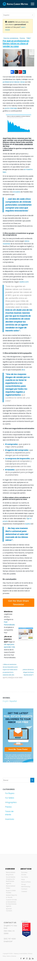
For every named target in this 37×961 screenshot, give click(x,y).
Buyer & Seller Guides (11, 892)
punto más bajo (11, 108)
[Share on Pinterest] (20, 72)
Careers (24, 891)
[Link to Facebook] (20, 958)
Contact (24, 889)
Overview (10, 869)
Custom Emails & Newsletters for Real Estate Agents (11, 903)
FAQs (23, 879)
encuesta (16, 192)
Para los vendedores (11, 38)
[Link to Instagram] (26, 958)
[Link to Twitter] (23, 958)
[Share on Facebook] (12, 72)
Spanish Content (9, 910)
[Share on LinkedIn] (24, 72)
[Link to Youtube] (29, 958)
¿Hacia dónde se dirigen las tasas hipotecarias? (28, 672)
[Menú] (31, 4)
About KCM (25, 869)
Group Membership (25, 885)
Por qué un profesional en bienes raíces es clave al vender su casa (16, 43)
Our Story (24, 877)
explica (27, 524)
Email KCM (8, 941)
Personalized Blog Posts (10, 873)
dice (23, 370)
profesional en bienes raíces (14, 82)
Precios (22, 38)
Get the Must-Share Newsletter (18, 602)
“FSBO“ (28, 38)
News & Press (26, 882)
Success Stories (24, 873)
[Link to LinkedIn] (32, 958)
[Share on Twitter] (16, 72)
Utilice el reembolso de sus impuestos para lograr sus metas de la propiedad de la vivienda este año (10, 669)
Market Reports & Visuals (11, 896)
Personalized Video (10, 887)
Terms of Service (11, 956)
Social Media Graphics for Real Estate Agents (10, 880)
